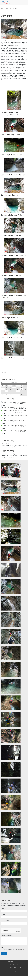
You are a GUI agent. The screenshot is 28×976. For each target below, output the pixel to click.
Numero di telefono (6, 920)
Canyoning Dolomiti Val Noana (12, 235)
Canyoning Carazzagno (20, 402)
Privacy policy (14, 971)
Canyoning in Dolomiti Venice (12, 215)
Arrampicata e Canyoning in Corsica (11, 454)
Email (3, 914)
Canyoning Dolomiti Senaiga (11, 155)
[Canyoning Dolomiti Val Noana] (14, 225)
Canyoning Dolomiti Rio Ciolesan (13, 175)
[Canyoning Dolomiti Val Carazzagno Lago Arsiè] (14, 100)
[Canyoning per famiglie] (14, 185)
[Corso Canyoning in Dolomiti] (14, 125)
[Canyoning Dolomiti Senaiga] (14, 145)
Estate (5, 372)
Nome (3, 908)
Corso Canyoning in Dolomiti (11, 135)
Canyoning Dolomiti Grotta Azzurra (14, 338)
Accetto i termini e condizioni (14, 949)
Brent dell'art (5, 443)
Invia (4, 953)
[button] (26, 2)
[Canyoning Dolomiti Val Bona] (14, 308)
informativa (21, 949)
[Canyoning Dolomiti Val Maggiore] (14, 245)
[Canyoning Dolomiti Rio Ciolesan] (14, 165)
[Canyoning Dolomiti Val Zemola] (14, 348)
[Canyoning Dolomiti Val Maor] (14, 265)
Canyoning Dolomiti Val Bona (11, 318)
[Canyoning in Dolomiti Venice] (14, 205)
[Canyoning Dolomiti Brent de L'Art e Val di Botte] (14, 285)
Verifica (3, 927)
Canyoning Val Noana (18, 407)
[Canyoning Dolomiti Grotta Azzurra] (14, 328)
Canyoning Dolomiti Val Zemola (12, 358)
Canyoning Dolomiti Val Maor (11, 275)
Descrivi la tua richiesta (7, 935)
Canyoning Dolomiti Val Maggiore (13, 255)
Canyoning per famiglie (9, 195)
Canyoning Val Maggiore (21, 415)
